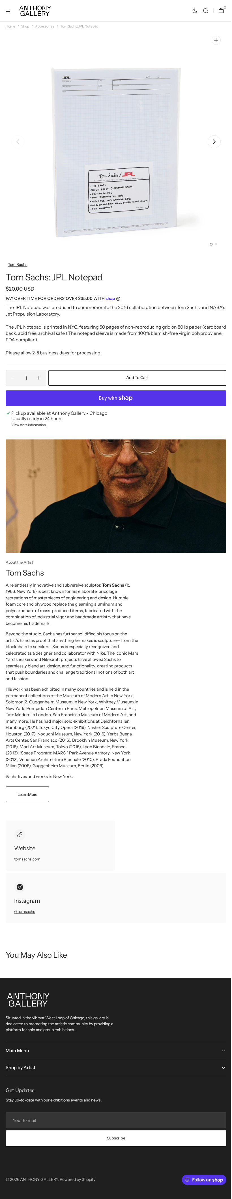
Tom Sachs (17, 264)
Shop (25, 26)
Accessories (44, 26)
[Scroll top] (220, 1192)
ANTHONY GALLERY (39, 1179)
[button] (8, 11)
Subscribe (114, 1138)
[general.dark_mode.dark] (190, 11)
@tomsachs (24, 911)
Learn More (27, 794)
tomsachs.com (27, 859)
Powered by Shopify (77, 1179)
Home (10, 26)
